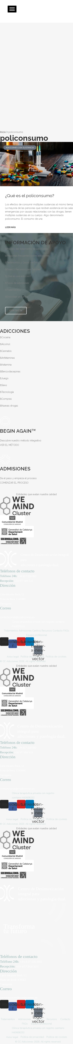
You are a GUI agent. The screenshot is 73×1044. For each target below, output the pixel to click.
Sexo (4, 385)
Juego (5, 378)
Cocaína (6, 337)
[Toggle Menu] (12, 9)
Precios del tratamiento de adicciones (27, 249)
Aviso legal (13, 656)
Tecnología (8, 392)
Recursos (47, 630)
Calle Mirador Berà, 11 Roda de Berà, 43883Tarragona (13, 980)
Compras (7, 398)
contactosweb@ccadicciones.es (17, 617)
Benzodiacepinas (11, 371)
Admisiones (25, 630)
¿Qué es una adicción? (19, 276)
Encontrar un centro (17, 296)
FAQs (66, 630)
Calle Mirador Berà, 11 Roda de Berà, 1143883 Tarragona (12, 599)
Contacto (58, 630)
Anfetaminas (8, 357)
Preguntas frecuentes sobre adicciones (28, 255)
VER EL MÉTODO (9, 445)
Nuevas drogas (10, 405)
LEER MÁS (10, 227)
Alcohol (6, 344)
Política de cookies (56, 656)
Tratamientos (14, 290)
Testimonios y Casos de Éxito (23, 262)
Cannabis (7, 351)
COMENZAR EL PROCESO (14, 482)
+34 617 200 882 (27, 576)
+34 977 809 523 (23, 581)
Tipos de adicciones (18, 283)
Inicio (3, 132)
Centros (36, 630)
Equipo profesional (36, 635)
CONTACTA (15, 310)
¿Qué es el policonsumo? (29, 195)
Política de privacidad (32, 656)
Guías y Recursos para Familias (24, 269)
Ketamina (7, 364)
